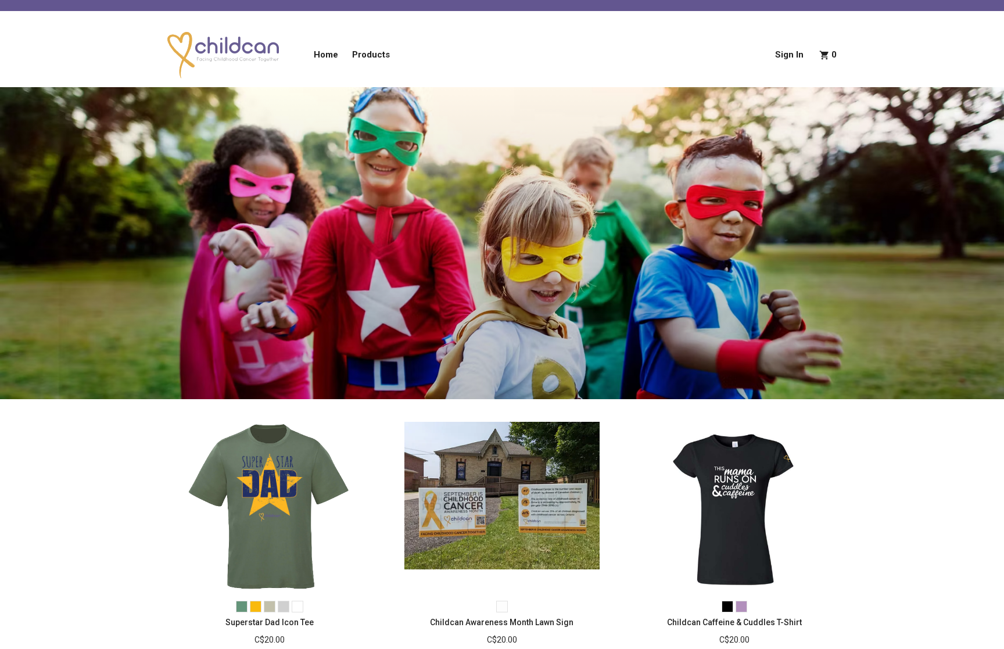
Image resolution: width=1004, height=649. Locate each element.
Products (371, 54)
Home (326, 54)
